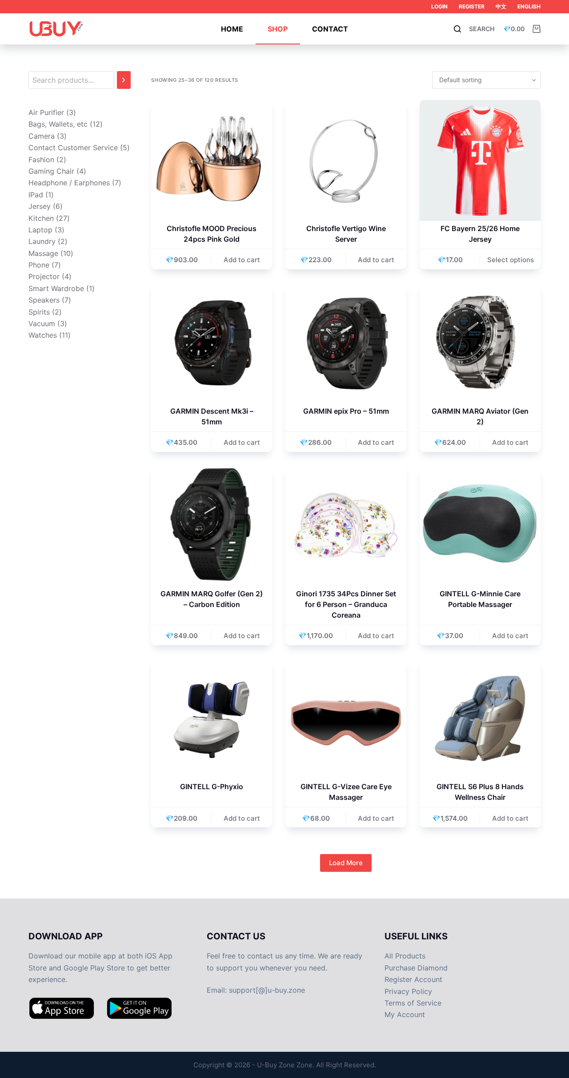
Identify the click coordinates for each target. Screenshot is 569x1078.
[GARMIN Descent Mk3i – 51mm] (211, 343)
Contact (330, 28)
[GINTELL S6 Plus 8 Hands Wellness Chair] (480, 719)
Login (439, 6)
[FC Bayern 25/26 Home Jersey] (480, 160)
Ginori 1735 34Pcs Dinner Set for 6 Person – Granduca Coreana (346, 604)
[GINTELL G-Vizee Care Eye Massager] (345, 719)
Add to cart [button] (242, 260)
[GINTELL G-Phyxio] (211, 719)
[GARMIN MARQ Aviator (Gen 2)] (480, 343)
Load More (346, 862)
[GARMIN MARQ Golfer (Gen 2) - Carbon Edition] (211, 525)
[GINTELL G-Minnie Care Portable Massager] (480, 525)
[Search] (124, 80)
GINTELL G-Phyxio (211, 786)
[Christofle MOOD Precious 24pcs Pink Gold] (211, 160)
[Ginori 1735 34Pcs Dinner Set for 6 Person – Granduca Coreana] (345, 525)
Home (232, 28)
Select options (510, 260)
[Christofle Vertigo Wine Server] (345, 160)
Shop (278, 28)
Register (472, 6)
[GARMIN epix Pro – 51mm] (345, 343)
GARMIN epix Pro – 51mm (346, 411)
